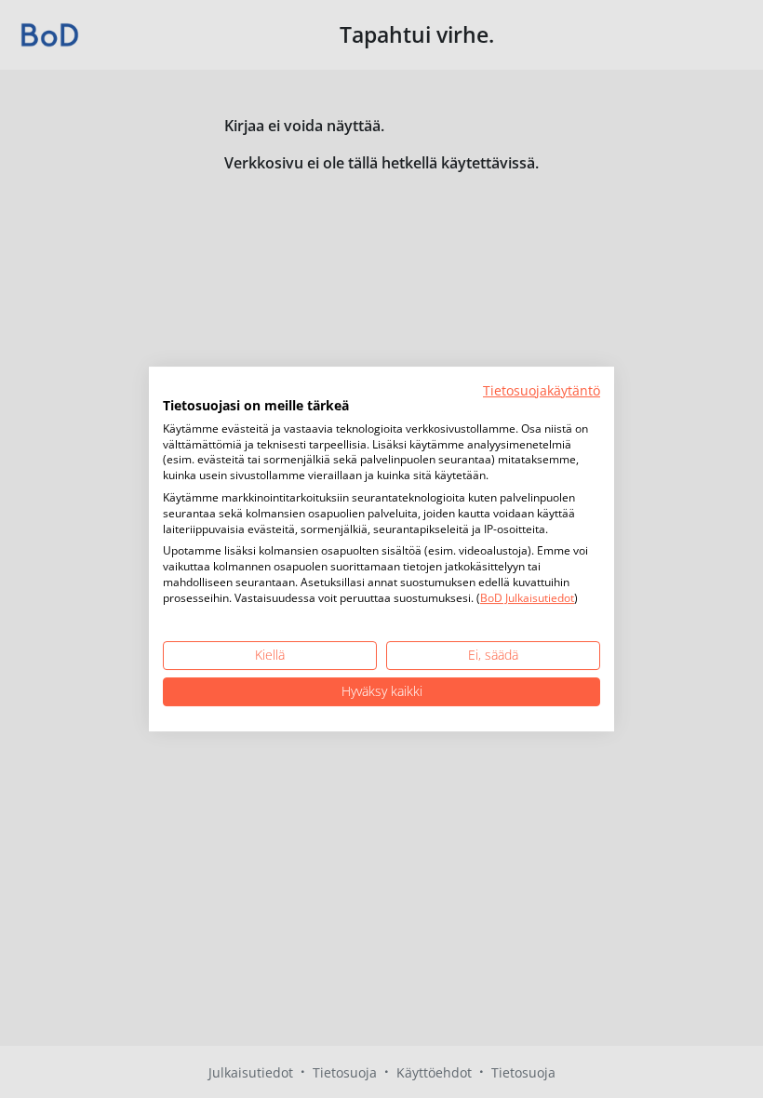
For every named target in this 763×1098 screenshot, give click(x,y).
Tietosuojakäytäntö (541, 390)
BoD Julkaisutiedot (527, 598)
